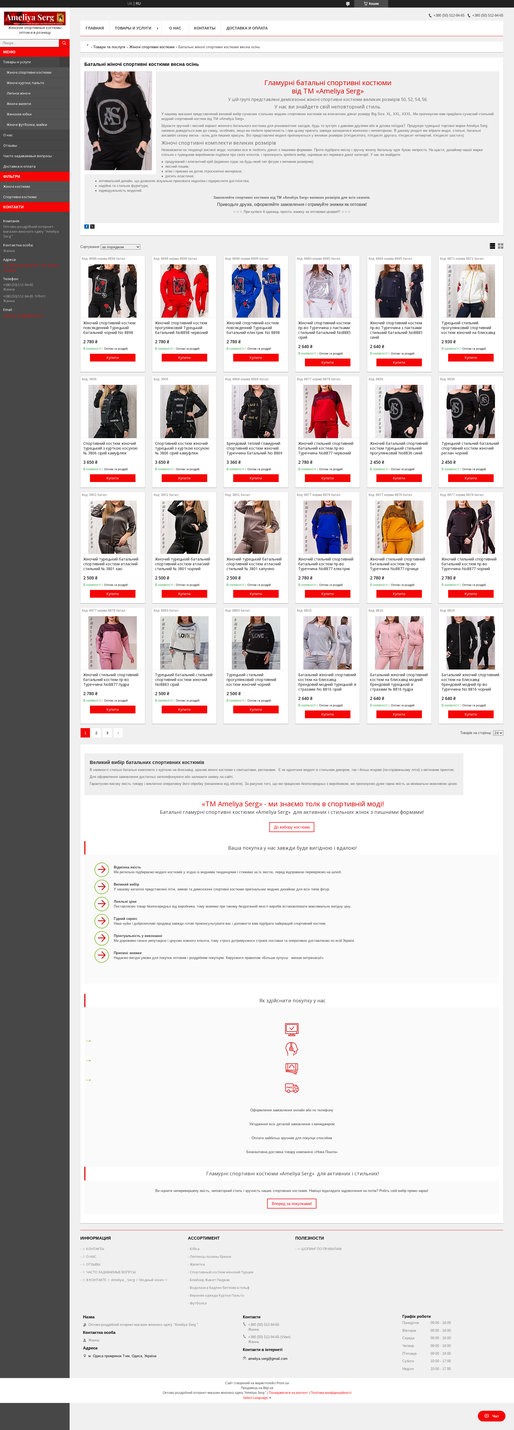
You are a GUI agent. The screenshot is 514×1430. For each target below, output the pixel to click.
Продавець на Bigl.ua (257, 1388)
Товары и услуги (17, 61)
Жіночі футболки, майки (27, 124)
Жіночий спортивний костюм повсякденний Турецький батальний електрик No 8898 (253, 328)
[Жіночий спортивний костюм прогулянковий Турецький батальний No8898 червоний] (184, 291)
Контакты (205, 28)
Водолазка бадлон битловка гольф (220, 1287)
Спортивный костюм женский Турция (221, 1272)
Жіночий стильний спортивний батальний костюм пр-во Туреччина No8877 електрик (325, 564)
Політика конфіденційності (331, 1393)
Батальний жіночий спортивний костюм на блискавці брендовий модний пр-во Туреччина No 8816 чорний (470, 682)
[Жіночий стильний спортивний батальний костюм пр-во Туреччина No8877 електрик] (328, 527)
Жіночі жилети (19, 103)
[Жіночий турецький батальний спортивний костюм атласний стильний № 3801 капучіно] (256, 527)
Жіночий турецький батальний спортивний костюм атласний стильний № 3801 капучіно (254, 564)
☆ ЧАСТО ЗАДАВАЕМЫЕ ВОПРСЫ (109, 1272)
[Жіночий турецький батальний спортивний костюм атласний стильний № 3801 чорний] (184, 527)
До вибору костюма (292, 827)
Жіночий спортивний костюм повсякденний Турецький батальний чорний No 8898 (109, 328)
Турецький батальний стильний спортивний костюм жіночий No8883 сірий (184, 679)
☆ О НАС (89, 1256)
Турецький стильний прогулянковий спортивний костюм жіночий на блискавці (468, 328)
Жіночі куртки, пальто (25, 82)
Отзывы (10, 145)
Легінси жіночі (19, 93)
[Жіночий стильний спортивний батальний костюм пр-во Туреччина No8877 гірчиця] (399, 527)
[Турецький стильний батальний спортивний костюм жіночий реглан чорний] (471, 411)
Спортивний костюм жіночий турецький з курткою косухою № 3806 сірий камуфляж (110, 448)
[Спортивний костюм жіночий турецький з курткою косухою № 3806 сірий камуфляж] (113, 411)
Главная (95, 28)
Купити (113, 357)
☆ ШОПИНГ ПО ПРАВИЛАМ (319, 1248)
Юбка (194, 1248)
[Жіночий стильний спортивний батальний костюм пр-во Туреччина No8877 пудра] (113, 642)
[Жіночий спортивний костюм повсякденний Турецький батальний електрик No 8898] (256, 291)
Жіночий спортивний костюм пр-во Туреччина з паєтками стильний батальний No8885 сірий (324, 330)
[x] (92, 227)
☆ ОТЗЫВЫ (91, 1264)
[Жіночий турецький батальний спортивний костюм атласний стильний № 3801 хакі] (113, 527)
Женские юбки (19, 114)
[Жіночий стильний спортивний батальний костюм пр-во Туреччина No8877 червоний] (328, 411)
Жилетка (197, 1264)
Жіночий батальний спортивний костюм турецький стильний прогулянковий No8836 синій (399, 448)
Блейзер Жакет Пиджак (210, 1279)
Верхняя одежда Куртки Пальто (217, 1295)
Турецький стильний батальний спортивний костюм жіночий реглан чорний (470, 448)
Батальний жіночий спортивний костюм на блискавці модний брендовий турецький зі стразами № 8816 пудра (399, 682)
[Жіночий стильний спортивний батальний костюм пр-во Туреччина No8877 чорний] (471, 527)
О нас (8, 135)
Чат (495, 1416)
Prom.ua (283, 1383)
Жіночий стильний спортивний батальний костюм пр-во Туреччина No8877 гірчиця (397, 564)
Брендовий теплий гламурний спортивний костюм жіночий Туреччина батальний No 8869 (254, 448)
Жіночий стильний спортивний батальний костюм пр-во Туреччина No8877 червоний (325, 448)
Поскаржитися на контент (288, 1393)
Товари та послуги (109, 47)
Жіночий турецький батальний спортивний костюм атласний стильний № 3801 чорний (182, 564)
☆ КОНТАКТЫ (93, 1248)
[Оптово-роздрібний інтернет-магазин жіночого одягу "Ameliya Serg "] (35, 18)
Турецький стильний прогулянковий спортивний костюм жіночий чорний (251, 679)
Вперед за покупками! (292, 1203)
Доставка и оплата (19, 166)
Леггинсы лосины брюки (210, 1256)
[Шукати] (64, 43)
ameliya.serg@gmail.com (23, 315)
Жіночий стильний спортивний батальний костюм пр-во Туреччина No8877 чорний (469, 564)
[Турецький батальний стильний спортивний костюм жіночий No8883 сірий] (184, 642)
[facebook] (86, 227)
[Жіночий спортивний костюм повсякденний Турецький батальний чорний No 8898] (113, 291)
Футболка (198, 1303)
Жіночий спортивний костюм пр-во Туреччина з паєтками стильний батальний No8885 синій (396, 330)
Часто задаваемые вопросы (27, 155)
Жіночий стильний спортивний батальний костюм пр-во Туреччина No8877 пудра (110, 679)
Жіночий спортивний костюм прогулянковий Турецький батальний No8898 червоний (181, 328)
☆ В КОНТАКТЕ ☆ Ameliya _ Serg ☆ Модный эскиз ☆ (125, 1279)
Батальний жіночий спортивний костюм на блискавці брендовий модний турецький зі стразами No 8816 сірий (327, 682)
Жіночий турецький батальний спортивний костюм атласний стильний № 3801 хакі (110, 564)
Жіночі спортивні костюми (29, 72)
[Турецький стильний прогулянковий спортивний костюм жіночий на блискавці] (471, 291)
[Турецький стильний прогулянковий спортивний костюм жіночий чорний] (256, 642)
